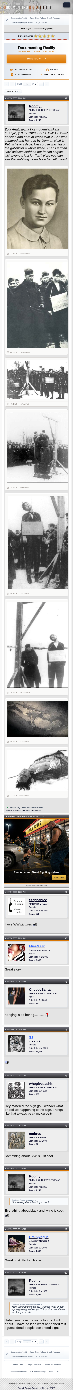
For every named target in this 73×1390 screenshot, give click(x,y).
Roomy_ (35, 106)
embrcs (35, 1133)
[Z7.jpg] (38, 719)
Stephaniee (38, 900)
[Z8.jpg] (38, 770)
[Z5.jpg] (38, 542)
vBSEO (52, 1388)
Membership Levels (19, 1372)
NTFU (59, 1372)
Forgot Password (34, 1365)
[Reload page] (7, 20)
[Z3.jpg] (38, 379)
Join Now (34, 58)
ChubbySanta (40, 989)
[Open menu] (66, 4)
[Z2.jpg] (38, 305)
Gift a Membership (37, 1372)
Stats (51, 1372)
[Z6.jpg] (38, 645)
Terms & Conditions (53, 1365)
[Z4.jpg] (38, 447)
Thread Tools (11, 91)
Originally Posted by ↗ (24, 1200)
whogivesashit (40, 1084)
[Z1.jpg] (38, 209)
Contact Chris (17, 1365)
